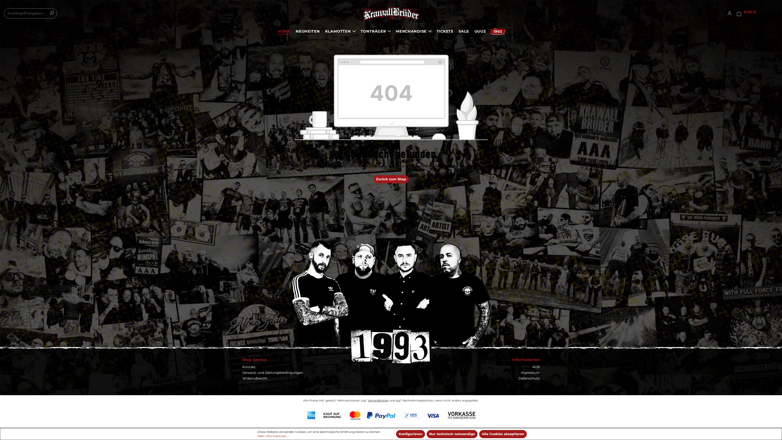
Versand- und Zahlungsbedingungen (272, 373)
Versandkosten (378, 400)
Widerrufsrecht (254, 378)
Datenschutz (529, 378)
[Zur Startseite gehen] (391, 13)
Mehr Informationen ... (273, 436)
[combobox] (30, 13)
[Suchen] (51, 13)
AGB (536, 367)
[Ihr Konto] (729, 13)
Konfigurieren (410, 434)
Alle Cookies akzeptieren (503, 434)
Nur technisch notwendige (452, 434)
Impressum (530, 373)
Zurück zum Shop (391, 179)
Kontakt (249, 367)
